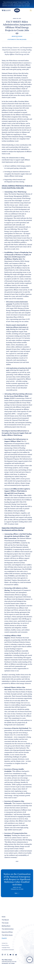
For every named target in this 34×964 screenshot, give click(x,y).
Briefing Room (17, 36)
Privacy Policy (5, 945)
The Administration (8, 929)
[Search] (30, 10)
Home (3, 916)
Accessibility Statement (8, 949)
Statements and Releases (17, 39)
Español (4, 938)
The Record (5, 919)
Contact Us (4, 943)
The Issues (5, 922)
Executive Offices (7, 932)
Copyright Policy (6, 947)
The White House (7, 935)
